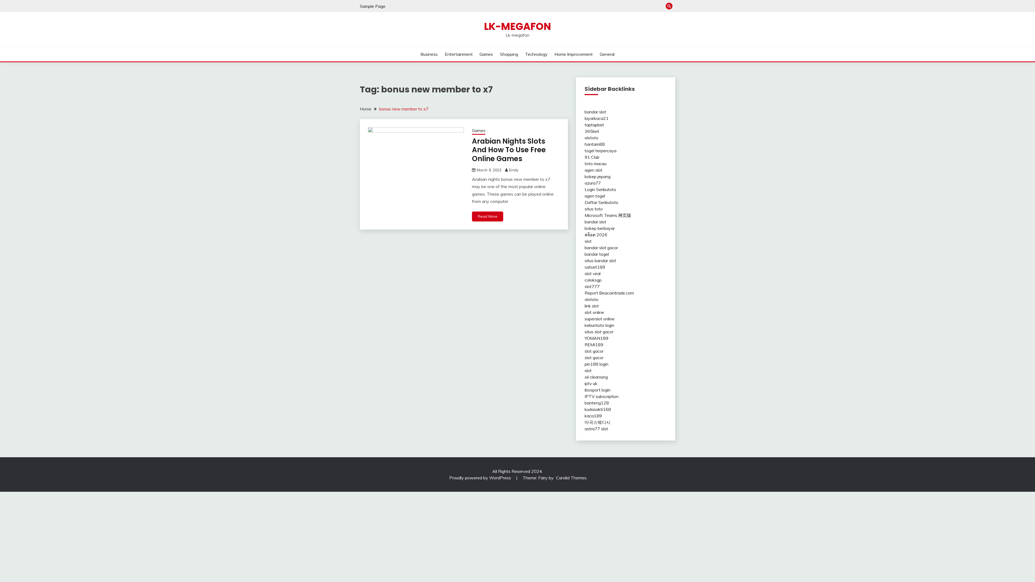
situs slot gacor (599, 331)
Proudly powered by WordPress (480, 477)
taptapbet (594, 124)
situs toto (594, 209)
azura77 (593, 183)
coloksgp (593, 280)
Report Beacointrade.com (609, 293)
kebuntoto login (599, 325)
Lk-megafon (517, 26)
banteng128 (597, 403)
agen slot (593, 170)
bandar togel (597, 254)
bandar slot (595, 112)
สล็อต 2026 (596, 234)
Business (429, 54)
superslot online (600, 318)
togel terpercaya (600, 150)
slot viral (593, 273)
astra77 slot (596, 428)
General (607, 54)
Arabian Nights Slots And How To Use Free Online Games (509, 150)
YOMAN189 (596, 338)
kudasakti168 (598, 409)
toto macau (595, 163)
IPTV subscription (602, 396)
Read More (487, 216)
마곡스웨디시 (597, 422)
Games (486, 54)
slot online (594, 312)
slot (588, 241)
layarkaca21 (597, 118)
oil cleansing (596, 377)
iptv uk (591, 383)
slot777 (592, 286)
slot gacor (594, 351)
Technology (536, 54)
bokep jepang (597, 176)
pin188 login (596, 364)
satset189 (595, 267)
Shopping (509, 54)
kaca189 (593, 415)
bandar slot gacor (601, 247)
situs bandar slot (600, 260)
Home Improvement (573, 54)
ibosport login (597, 390)
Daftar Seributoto (601, 202)
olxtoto (591, 137)
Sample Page (372, 6)
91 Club (592, 157)
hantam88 (595, 144)
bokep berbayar (600, 228)
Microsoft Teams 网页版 (608, 215)
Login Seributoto (600, 189)
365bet (592, 131)
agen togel (595, 196)
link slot (592, 306)
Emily (513, 170)
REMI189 (594, 344)
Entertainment (459, 54)
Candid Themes (571, 477)
